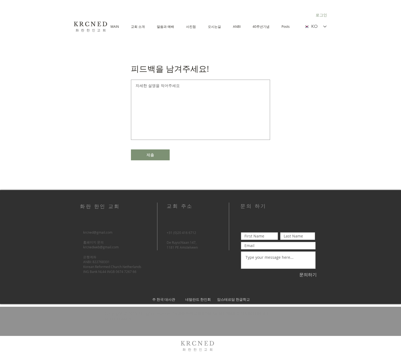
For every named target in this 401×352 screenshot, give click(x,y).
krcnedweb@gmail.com (101, 247)
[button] (165, 26)
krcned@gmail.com (97, 232)
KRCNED (91, 24)
